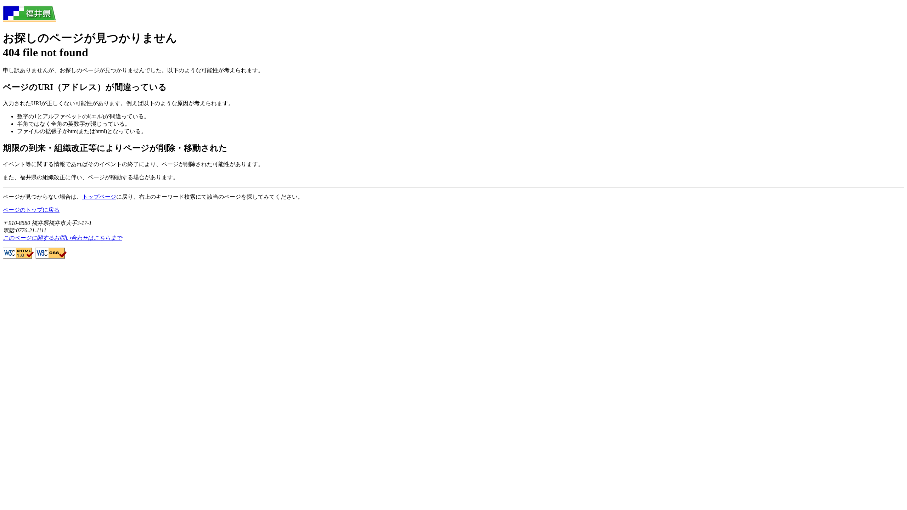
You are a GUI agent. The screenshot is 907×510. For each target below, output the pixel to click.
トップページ (99, 197)
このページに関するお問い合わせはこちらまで (62, 238)
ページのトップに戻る (31, 210)
